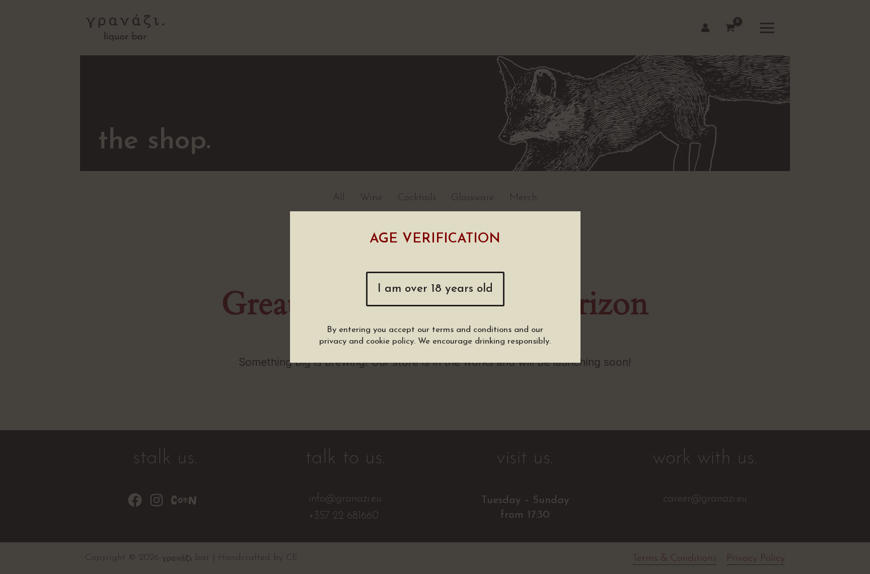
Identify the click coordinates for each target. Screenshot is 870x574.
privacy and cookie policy (366, 341)
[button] (435, 289)
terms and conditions (472, 329)
